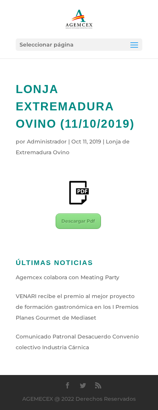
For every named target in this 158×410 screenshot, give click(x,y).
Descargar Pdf (78, 221)
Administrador (47, 141)
